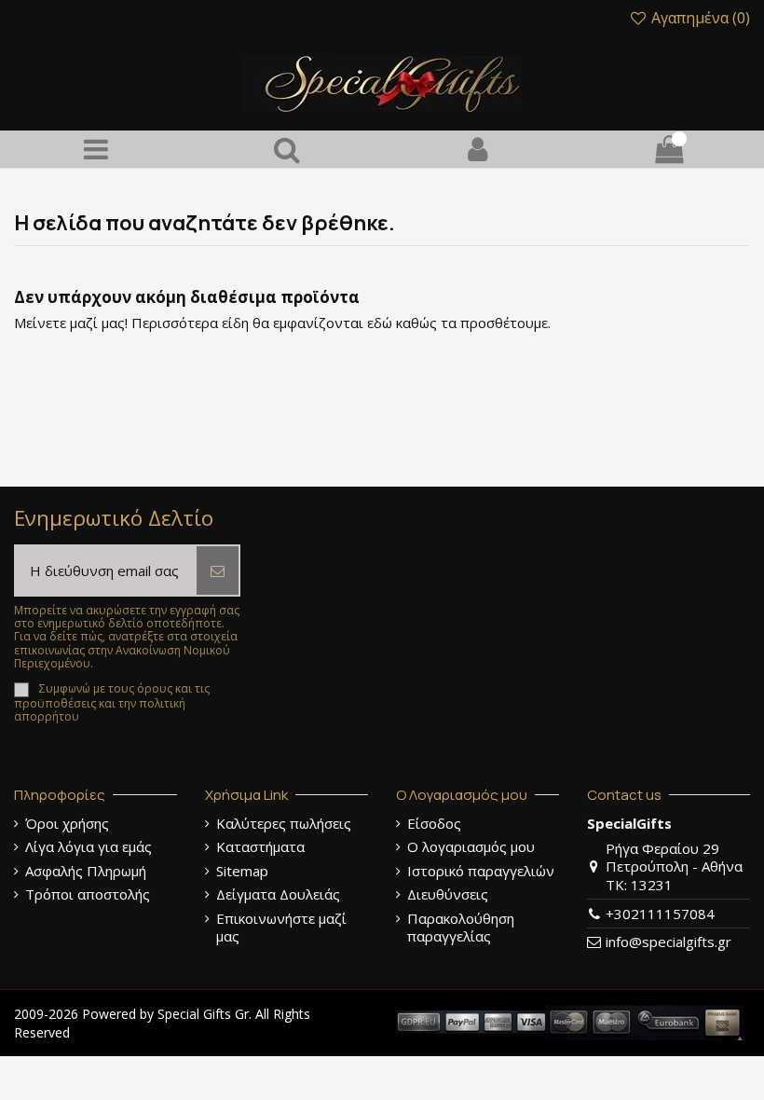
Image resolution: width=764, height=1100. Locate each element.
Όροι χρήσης (67, 823)
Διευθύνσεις (447, 894)
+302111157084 (660, 913)
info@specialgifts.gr (668, 941)
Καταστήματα (260, 847)
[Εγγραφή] (218, 571)
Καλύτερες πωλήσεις (283, 823)
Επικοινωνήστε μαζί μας (281, 928)
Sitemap (242, 871)
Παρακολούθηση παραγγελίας (460, 928)
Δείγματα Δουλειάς (278, 894)
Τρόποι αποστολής (87, 894)
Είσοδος (434, 823)
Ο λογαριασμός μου (471, 847)
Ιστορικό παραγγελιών (480, 871)
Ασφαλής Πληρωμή (85, 871)
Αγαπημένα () (699, 17)
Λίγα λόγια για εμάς (88, 847)
